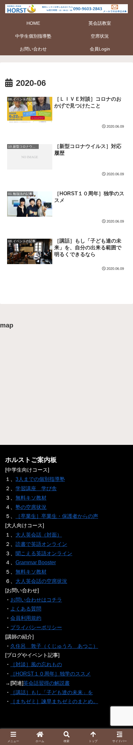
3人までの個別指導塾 (40, 479)
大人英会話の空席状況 (41, 581)
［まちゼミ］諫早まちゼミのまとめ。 (54, 701)
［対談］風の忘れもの (36, 664)
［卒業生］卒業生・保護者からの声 (56, 516)
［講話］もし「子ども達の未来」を (51, 692)
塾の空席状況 (30, 507)
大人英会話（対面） (38, 535)
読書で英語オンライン (41, 544)
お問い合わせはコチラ (36, 599)
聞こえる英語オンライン (43, 553)
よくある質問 (25, 609)
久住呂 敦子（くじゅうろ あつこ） (54, 646)
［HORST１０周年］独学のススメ (50, 673)
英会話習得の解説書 (46, 683)
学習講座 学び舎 (36, 488)
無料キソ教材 (30, 498)
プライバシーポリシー (36, 627)
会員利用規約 (25, 618)
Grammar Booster (35, 562)
